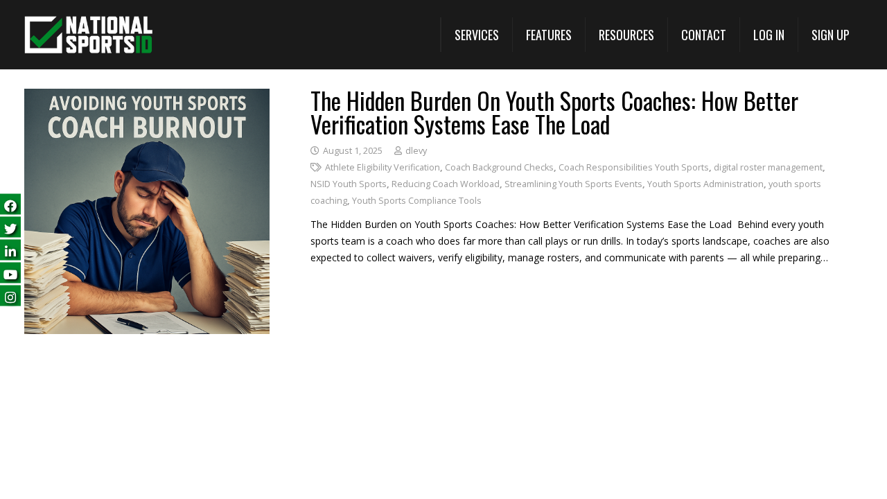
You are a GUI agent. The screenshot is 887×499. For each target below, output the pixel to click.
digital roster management (768, 167)
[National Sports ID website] (88, 35)
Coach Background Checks (499, 167)
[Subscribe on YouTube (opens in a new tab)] (10, 272)
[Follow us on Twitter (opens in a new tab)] (10, 227)
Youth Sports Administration (705, 184)
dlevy (416, 151)
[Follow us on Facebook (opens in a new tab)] (10, 204)
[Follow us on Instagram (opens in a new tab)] (10, 295)
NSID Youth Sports (348, 184)
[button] (476, 34)
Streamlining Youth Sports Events (573, 184)
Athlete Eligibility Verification (382, 167)
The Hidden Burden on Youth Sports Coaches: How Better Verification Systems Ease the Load (554, 111)
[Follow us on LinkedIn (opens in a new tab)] (10, 249)
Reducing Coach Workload (446, 184)
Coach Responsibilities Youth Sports (634, 167)
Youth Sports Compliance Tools (417, 201)
